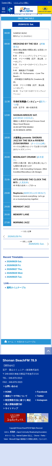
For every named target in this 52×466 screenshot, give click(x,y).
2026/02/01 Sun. (36, 244)
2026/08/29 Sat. (14, 261)
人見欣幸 (23, 182)
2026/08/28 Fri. (14, 265)
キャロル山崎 (38, 143)
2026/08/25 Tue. (14, 277)
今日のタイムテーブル (26, 342)
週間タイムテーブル (16, 287)
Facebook (42, 392)
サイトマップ (11, 408)
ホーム (10, 342)
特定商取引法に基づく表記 (18, 400)
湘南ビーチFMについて (16, 396)
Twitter (40, 396)
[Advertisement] (26, 311)
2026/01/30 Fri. (15, 236)
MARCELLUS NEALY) (34, 193)
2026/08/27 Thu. (14, 269)
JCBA (12, 432)
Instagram (42, 400)
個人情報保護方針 (13, 404)
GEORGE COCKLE (23, 118)
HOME (8, 392)
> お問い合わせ (10, 386)
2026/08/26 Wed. (15, 273)
